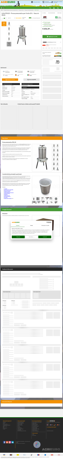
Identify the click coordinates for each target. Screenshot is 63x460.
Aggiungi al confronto (11, 79)
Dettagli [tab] (31, 225)
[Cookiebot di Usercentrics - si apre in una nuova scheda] (47, 222)
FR (52, 424)
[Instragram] (9, 444)
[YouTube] (7, 444)
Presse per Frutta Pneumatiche (29, 10)
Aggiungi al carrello (52, 36)
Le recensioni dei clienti (51, 427)
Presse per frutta (21, 10)
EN (48, 424)
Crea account (34, 435)
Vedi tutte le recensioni (50, 430)
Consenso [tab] (17, 225)
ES (59, 424)
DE (55, 424)
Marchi (4, 423)
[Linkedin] (12, 444)
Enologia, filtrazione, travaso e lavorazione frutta (11, 10)
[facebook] (4, 444)
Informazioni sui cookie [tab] (45, 225)
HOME (2, 10)
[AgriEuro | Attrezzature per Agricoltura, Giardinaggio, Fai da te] (10, 2)
